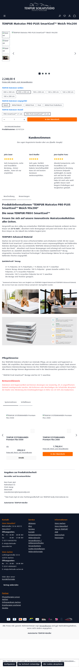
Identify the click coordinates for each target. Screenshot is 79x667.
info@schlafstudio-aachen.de (13, 569)
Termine (31, 529)
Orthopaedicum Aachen (11, 602)
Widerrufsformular (35, 552)
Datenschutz (59, 535)
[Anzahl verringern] (4, 119)
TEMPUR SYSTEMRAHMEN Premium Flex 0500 (17, 438)
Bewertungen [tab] (24, 196)
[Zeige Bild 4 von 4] (49, 73)
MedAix (5, 608)
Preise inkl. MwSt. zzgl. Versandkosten (17, 82)
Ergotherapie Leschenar (11, 605)
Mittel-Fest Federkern (53, 105)
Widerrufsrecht (34, 538)
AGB (56, 532)
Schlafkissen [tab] (26, 402)
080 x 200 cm (9, 92)
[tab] (9, 196)
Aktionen (32, 523)
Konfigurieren (9, 664)
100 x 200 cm (38, 92)
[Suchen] (59, 16)
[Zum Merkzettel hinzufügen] (33, 431)
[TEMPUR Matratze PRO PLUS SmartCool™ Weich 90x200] (44, 53)
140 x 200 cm (53, 92)
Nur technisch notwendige (29, 664)
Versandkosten (45, 626)
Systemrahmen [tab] (11, 402)
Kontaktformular (8, 579)
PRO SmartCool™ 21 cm (12, 114)
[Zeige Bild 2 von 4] (43, 73)
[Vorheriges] (13, 53)
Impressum (59, 538)
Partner (5, 593)
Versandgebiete (34, 546)
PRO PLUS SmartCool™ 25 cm (37, 114)
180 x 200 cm (9, 96)
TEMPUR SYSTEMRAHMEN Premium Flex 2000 (54, 438)
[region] (39, 53)
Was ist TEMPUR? (61, 529)
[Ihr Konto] (69, 16)
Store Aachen (60, 523)
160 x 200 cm (67, 92)
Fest (39, 105)
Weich (5, 105)
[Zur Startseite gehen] (39, 6)
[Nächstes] (75, 53)
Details (21, 458)
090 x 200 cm (23, 92)
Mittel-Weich (17, 105)
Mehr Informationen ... (67, 661)
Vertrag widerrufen (10, 585)
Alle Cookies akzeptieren (53, 664)
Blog (30, 526)
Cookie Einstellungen (36, 549)
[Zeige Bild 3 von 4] (46, 73)
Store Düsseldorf (61, 526)
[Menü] (4, 16)
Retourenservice (34, 535)
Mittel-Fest (30, 105)
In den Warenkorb (52, 119)
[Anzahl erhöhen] (24, 119)
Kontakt (31, 532)
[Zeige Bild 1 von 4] (39, 73)
